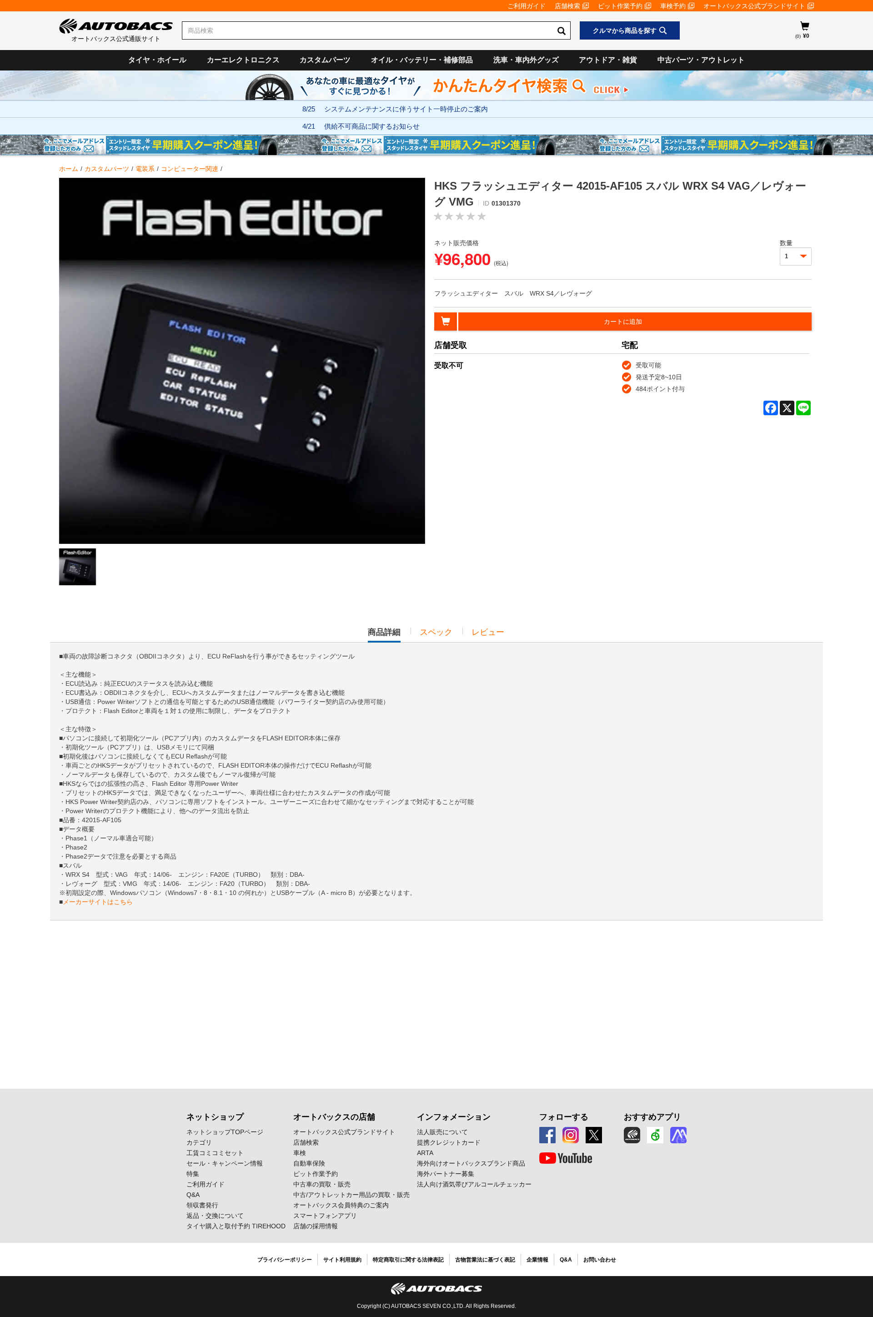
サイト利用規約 (342, 1260)
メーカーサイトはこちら (98, 901)
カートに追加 (623, 321)
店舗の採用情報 (315, 1226)
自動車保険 (309, 1163)
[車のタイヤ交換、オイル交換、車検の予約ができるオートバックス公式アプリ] (632, 1135)
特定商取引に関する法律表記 (408, 1260)
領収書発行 (202, 1205)
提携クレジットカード (449, 1142)
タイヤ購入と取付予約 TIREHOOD (236, 1226)
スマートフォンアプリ (325, 1215)
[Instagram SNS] (570, 1135)
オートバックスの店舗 (334, 1116)
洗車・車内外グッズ (526, 60)
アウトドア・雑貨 (608, 60)
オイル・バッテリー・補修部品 (422, 60)
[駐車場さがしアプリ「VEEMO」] (655, 1135)
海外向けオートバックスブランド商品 (471, 1163)
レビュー (488, 632)
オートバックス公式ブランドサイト (754, 6)
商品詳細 (384, 635)
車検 (299, 1152)
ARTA (425, 1152)
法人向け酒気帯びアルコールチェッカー (474, 1184)
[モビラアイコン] (678, 1135)
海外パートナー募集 (445, 1173)
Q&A (193, 1194)
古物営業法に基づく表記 (485, 1260)
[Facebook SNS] (547, 1135)
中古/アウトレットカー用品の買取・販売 (351, 1194)
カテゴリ (199, 1142)
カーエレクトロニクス (243, 60)
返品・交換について (215, 1215)
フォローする (563, 1116)
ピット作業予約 (620, 6)
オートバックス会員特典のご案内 (341, 1205)
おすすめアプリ (652, 1116)
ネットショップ (215, 1116)
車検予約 (673, 6)
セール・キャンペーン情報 (224, 1163)
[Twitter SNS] (594, 1135)
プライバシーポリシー (284, 1260)
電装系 (145, 168)
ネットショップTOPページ (224, 1132)
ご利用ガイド (526, 6)
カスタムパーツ (325, 60)
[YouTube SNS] (565, 1158)
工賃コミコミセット (215, 1152)
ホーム (68, 168)
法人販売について (442, 1132)
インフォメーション (454, 1116)
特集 (192, 1173)
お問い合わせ (599, 1260)
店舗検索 (567, 6)
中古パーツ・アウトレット (701, 60)
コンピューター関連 (189, 168)
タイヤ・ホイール (157, 60)
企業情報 (537, 1260)
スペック (436, 632)
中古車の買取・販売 (322, 1184)
